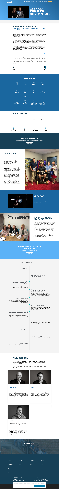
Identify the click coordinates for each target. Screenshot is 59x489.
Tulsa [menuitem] (8, 472)
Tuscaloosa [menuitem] (9, 469)
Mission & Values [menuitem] (29, 21)
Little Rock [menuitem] (9, 460)
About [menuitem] (42, 461)
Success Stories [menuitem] (43, 457)
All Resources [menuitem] (32, 460)
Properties (39, 1)
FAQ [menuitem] (30, 457)
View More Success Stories (39, 205)
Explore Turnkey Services (29, 448)
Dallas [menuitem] (9, 461)
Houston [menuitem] (9, 465)
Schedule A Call (29, 253)
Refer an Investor (44, 1)
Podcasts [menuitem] (31, 464)
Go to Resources (29, 143)
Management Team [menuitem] (41, 21)
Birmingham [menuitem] (9, 468)
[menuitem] (10, 457)
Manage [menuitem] (20, 464)
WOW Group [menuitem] (20, 460)
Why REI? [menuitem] (35, 21)
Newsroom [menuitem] (42, 460)
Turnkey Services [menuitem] (21, 457)
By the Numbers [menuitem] (22, 21)
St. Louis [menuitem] (9, 473)
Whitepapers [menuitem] (32, 461)
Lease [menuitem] (20, 465)
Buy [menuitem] (19, 461)
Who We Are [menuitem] (16, 21)
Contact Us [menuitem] (42, 464)
